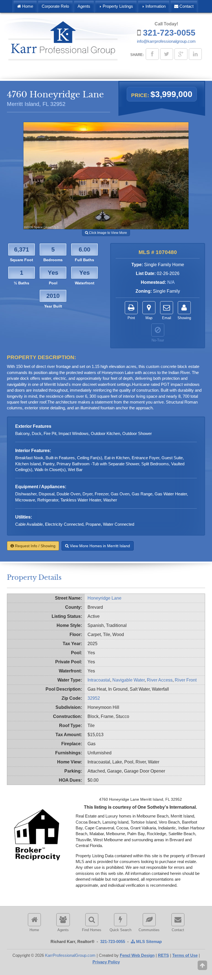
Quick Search (120, 930)
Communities (149, 930)
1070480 (166, 252)
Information (155, 6)
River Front (186, 680)
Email (166, 318)
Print (131, 318)
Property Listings (117, 6)
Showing (184, 318)
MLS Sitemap (148, 941)
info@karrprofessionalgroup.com (166, 41)
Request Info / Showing (34, 546)
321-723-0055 (169, 32)
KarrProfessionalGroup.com (70, 955)
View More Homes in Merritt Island (99, 546)
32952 (94, 698)
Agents (84, 6)
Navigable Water (128, 680)
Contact (186, 6)
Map (148, 318)
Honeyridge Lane (104, 598)
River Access (160, 680)
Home (27, 6)
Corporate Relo (55, 6)
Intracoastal (99, 680)
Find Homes (91, 930)
